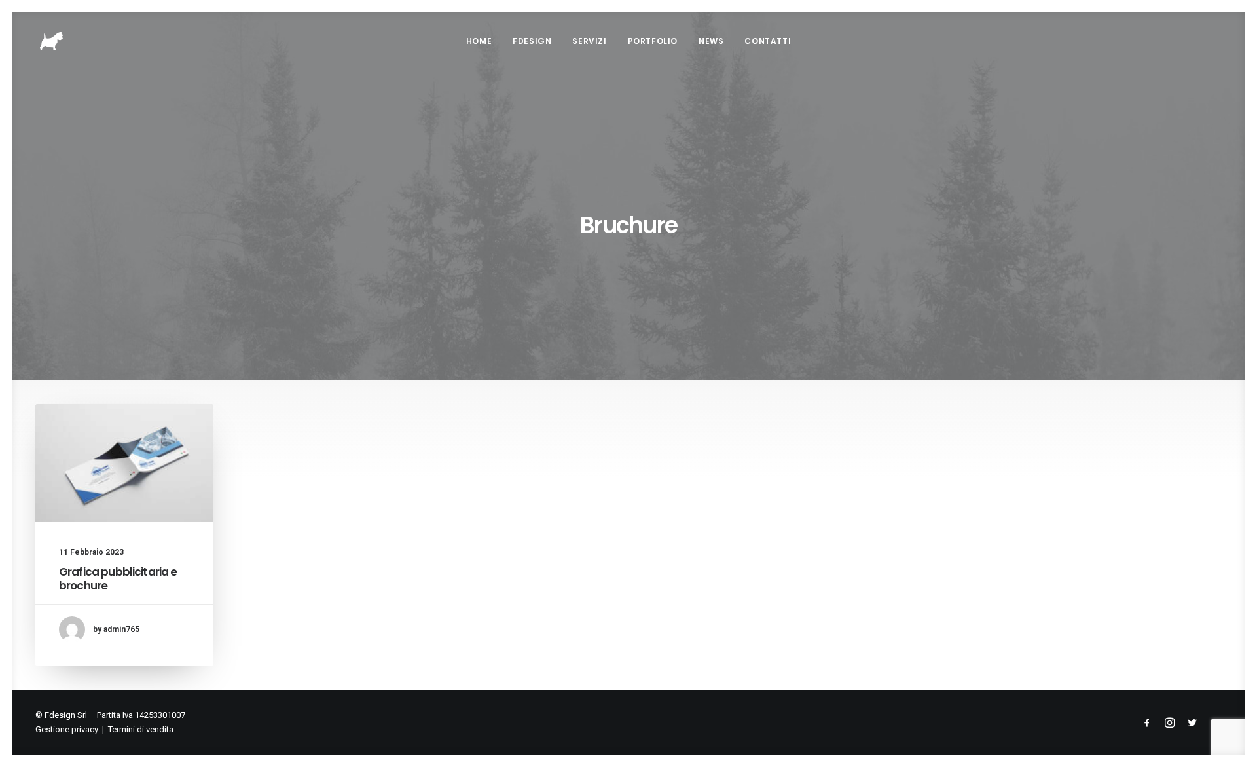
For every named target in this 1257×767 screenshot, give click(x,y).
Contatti (767, 41)
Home (479, 41)
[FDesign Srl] (51, 40)
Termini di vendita (140, 729)
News (711, 41)
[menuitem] (479, 41)
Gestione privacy (66, 729)
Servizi (589, 41)
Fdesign (532, 41)
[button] (124, 463)
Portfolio (653, 41)
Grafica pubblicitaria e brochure (118, 578)
